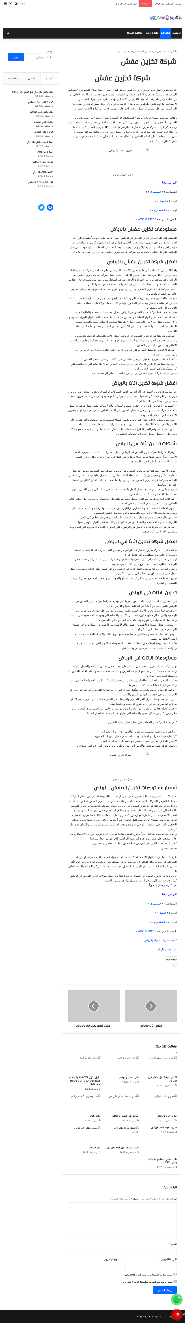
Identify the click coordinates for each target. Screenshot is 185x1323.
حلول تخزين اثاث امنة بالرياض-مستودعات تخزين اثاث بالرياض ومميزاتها (84, 1081)
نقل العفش (94, 1148)
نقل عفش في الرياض (41, 112)
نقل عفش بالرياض (166, 949)
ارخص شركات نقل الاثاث (150, 51)
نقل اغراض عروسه (127, 3)
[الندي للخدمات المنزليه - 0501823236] (166, 18)
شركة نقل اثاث (45, 152)
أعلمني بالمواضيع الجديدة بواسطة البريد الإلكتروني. (148, 1281)
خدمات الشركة (134, 33)
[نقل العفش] (84, 1135)
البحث (50, 51)
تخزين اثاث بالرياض (167, 1116)
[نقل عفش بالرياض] (122, 1065)
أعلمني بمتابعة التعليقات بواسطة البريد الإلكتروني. (149, 1274)
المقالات (165, 33)
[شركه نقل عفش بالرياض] (122, 1103)
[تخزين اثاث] (84, 1103)
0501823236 (147, 219)
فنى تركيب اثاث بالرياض (164, 1128)
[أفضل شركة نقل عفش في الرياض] (160, 1065)
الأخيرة (49, 78)
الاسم (173, 1244)
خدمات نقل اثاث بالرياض (40, 102)
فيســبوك (155, 191)
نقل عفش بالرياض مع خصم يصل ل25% (162, 1161)
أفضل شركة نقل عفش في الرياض (162, 1079)
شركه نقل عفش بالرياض (125, 1116)
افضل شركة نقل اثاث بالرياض (123, 1148)
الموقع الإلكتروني (111, 1259)
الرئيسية (176, 33)
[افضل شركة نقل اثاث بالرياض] (122, 1135)
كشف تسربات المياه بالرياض (160, 940)
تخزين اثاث (94, 1116)
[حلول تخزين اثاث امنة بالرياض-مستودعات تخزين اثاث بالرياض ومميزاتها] (84, 1065)
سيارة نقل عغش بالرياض (40, 142)
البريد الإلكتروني (168, 1259)
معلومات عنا (152, 33)
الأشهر (31, 78)
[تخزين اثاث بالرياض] (160, 1103)
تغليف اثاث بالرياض (43, 172)
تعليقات (12, 78)
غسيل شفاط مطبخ (42, 162)
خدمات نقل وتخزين (43, 132)
